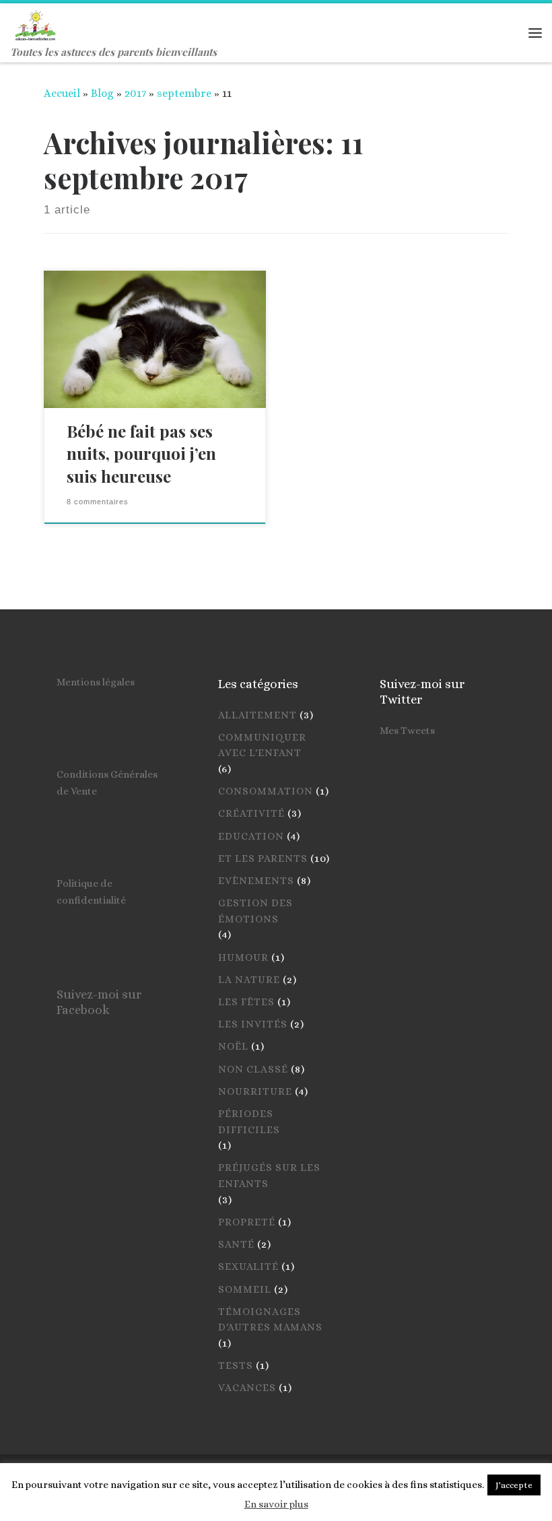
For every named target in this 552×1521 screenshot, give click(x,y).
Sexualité (248, 1266)
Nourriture (255, 1091)
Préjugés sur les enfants (269, 1175)
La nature (249, 980)
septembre (184, 93)
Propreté (246, 1222)
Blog (102, 93)
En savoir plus (276, 1504)
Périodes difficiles (249, 1122)
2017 (135, 93)
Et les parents (263, 858)
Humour (243, 957)
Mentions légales (96, 682)
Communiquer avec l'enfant (262, 745)
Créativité (251, 813)
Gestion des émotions (255, 911)
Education (251, 836)
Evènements (256, 881)
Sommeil (244, 1289)
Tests (235, 1365)
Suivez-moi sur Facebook (99, 1002)
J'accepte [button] (513, 1485)
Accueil (62, 93)
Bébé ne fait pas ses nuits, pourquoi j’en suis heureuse (141, 453)
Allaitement (257, 715)
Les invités (252, 1024)
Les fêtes (246, 1002)
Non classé (253, 1069)
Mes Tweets (407, 730)
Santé (236, 1244)
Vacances (247, 1388)
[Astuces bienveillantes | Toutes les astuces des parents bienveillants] (35, 22)
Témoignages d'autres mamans (270, 1320)
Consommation (265, 791)
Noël (233, 1046)
